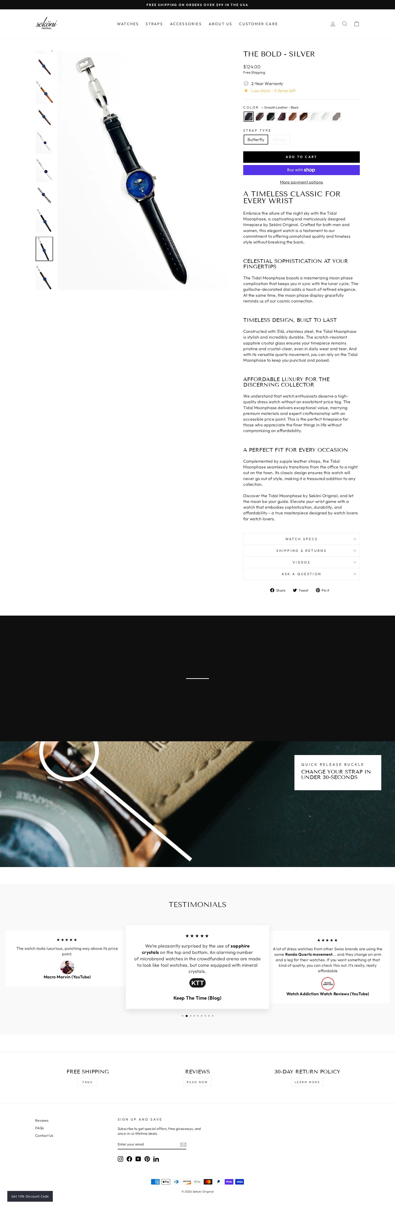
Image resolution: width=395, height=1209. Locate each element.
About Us (220, 23)
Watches (128, 23)
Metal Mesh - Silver (336, 116)
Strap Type (257, 130)
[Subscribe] (183, 1144)
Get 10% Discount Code (30, 1196)
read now (197, 1082)
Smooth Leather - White (325, 116)
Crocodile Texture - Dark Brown (281, 116)
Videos (301, 562)
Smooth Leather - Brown (259, 116)
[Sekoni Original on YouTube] (138, 1159)
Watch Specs (301, 539)
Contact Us (44, 1135)
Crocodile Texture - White (314, 116)
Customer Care (258, 23)
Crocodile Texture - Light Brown (292, 116)
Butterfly (256, 139)
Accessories (186, 23)
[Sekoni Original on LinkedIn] (156, 1159)
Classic (279, 139)
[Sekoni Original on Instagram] (120, 1159)
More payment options (301, 182)
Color (271, 107)
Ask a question (301, 574)
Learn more (307, 1082)
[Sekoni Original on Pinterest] (147, 1159)
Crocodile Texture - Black (270, 116)
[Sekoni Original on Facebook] (129, 1159)
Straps (154, 23)
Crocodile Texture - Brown (303, 116)
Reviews (41, 1120)
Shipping (258, 72)
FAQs (88, 1082)
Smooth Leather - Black (248, 116)
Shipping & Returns (301, 551)
